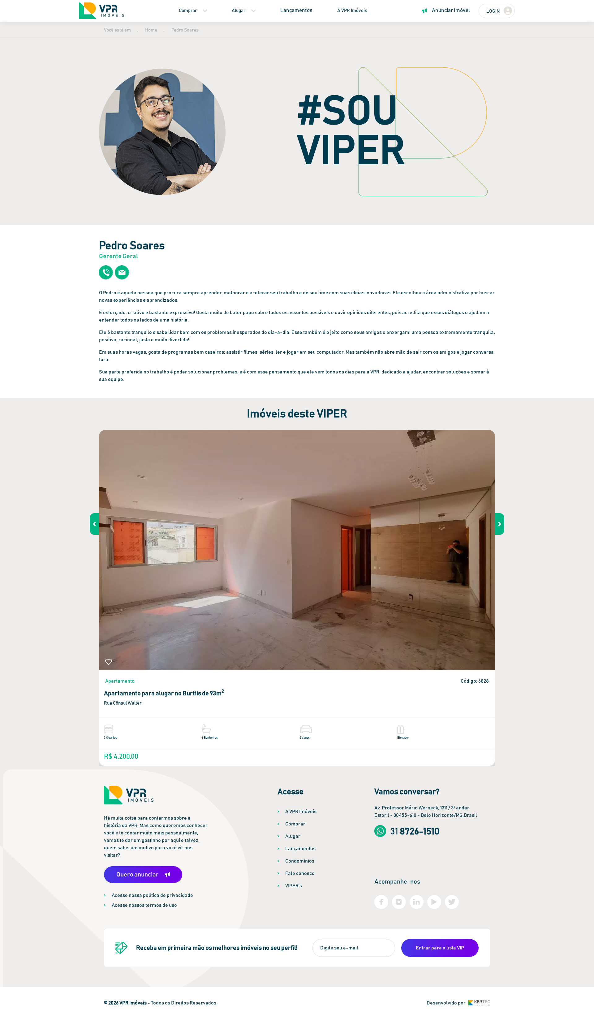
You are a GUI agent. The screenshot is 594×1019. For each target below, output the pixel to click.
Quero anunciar (137, 875)
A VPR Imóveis (352, 10)
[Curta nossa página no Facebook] (381, 902)
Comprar (188, 10)
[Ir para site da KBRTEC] (479, 1002)
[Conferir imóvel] (297, 550)
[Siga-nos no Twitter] (452, 902)
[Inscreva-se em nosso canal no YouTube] (434, 902)
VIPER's (293, 885)
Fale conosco (300, 873)
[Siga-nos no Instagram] (399, 902)
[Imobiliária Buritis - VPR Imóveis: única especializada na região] (101, 10)
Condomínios (299, 861)
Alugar (238, 10)
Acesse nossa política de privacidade (152, 895)
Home (151, 30)
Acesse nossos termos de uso (144, 905)
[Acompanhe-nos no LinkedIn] (417, 902)
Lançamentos (296, 10)
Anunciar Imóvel (451, 10)
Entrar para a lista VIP (440, 947)
